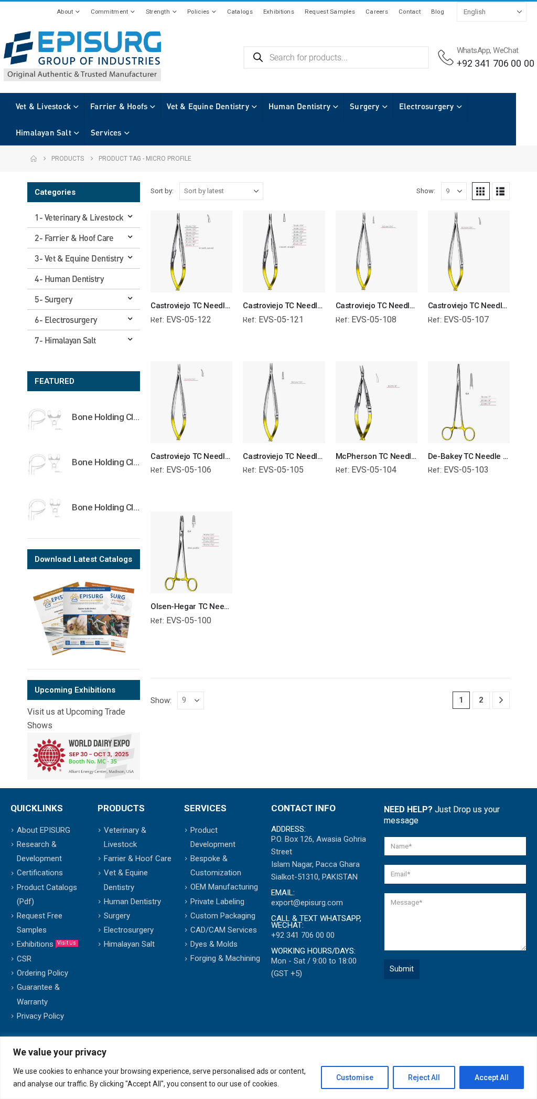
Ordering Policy (42, 973)
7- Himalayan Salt (65, 340)
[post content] (191, 251)
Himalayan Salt (43, 132)
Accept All (492, 1077)
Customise (354, 1077)
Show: (425, 191)
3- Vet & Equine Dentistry (79, 258)
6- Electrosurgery (66, 320)
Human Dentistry (299, 106)
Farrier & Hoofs (118, 106)
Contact (410, 11)
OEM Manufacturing (224, 887)
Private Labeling (217, 901)
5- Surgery (53, 299)
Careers (377, 11)
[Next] (501, 700)
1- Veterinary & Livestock (79, 217)
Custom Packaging (222, 915)
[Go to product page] (45, 419)
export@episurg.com (307, 902)
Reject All (424, 1077)
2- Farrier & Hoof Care (74, 238)
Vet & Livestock (43, 106)
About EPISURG (43, 830)
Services (106, 132)
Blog (437, 11)
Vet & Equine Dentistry (208, 106)
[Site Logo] (82, 56)
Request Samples (330, 11)
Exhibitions (278, 11)
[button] (481, 191)
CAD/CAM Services (223, 930)
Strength (158, 11)
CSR (24, 959)
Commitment (109, 11)
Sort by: (162, 191)
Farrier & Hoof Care (137, 858)
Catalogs (240, 11)
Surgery (364, 106)
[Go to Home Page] (33, 158)
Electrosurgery (426, 106)
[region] (268, 1068)
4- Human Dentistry (69, 279)
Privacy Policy (40, 1016)
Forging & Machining (225, 958)
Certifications (40, 872)
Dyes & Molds (214, 944)
